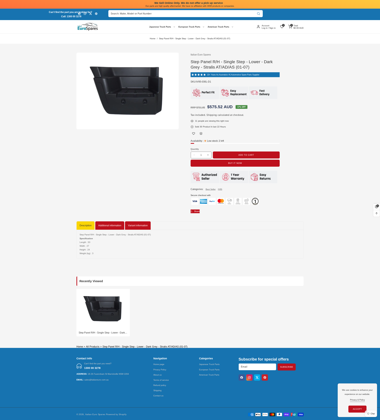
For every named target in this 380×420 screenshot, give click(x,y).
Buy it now (235, 163)
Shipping (211, 115)
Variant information (138, 225)
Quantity (195, 149)
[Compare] (201, 133)
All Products (92, 346)
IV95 (220, 189)
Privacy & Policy (357, 400)
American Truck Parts (209, 375)
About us (157, 375)
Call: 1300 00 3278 (71, 16)
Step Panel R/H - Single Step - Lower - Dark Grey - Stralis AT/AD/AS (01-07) (102, 332)
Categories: (197, 189)
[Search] (258, 13)
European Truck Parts (209, 369)
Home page (158, 364)
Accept (357, 409)
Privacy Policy (159, 369)
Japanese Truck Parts (209, 364)
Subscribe (286, 367)
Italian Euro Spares (95, 414)
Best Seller (211, 189)
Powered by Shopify (116, 414)
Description (86, 225)
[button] (160, 26)
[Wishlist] (194, 133)
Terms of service (161, 380)
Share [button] (197, 211)
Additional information (109, 225)
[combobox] (186, 13)
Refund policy (159, 385)
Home (152, 38)
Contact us (158, 396)
